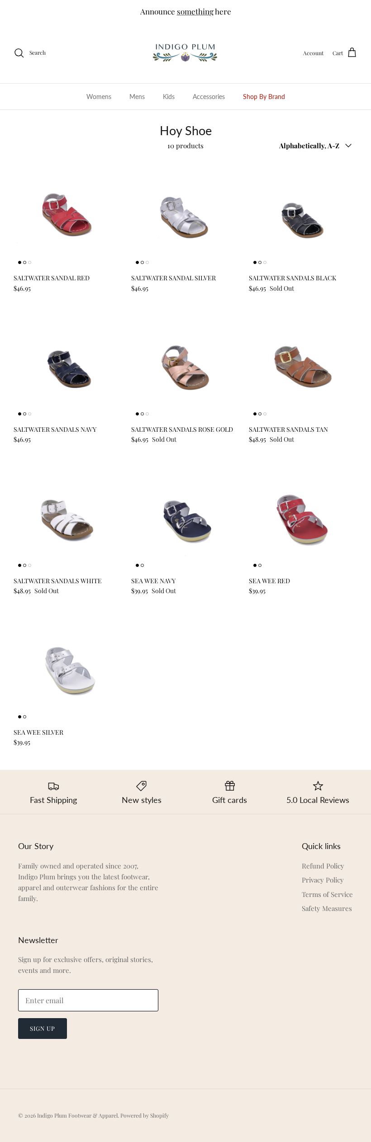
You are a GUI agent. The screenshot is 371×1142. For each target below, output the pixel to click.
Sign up (42, 1028)
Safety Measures (327, 908)
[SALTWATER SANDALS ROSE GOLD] (185, 365)
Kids (169, 96)
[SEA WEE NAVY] (185, 517)
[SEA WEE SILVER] (68, 668)
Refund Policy (323, 865)
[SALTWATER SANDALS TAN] (303, 365)
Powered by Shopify (144, 1115)
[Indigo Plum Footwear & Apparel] (185, 53)
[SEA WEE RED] (303, 517)
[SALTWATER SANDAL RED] (68, 214)
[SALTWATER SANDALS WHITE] (68, 517)
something (195, 11)
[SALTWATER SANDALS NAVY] (68, 365)
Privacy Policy (323, 879)
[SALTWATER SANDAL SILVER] (185, 214)
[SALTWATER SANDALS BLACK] (303, 214)
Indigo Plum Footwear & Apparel (77, 1115)
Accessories (209, 96)
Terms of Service (327, 894)
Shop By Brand (264, 96)
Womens (98, 96)
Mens (137, 96)
